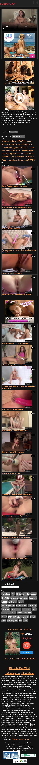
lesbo (18, 156)
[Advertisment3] (19, 311)
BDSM (16, 141)
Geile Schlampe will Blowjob (11, 473)
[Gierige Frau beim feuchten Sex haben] (19, 175)
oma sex (27, 739)
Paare (10, 159)
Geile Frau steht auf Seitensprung (13, 452)
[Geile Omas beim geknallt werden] (19, 569)
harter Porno (15, 609)
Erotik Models (13, 132)
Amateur (5, 141)
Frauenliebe (6, 150)
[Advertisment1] (19, 72)
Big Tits (22, 141)
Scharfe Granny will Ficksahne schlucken (15, 343)
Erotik (4, 147)
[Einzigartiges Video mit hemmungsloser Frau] (19, 284)
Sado (15, 160)
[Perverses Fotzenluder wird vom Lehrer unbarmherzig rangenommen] (19, 375)
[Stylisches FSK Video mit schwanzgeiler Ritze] (19, 484)
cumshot (21, 144)
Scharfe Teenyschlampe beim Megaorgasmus (16, 207)
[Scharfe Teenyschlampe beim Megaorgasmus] (19, 197)
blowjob (5, 144)
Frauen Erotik (27, 147)
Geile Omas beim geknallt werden (12, 580)
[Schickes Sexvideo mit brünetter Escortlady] (19, 527)
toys (33, 159)
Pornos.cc (7, 3)
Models (4, 159)
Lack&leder (24, 153)
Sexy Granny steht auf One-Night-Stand (14, 559)
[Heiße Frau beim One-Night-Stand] (19, 399)
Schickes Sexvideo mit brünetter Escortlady (16, 537)
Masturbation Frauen (18, 136)
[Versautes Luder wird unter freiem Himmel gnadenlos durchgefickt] (19, 239)
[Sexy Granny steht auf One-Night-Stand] (19, 548)
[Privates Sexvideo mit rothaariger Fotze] (19, 420)
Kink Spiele (10, 153)
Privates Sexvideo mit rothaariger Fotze (14, 431)
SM (29, 160)
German (16, 150)
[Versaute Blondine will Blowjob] (19, 263)
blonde (28, 141)
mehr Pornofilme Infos (8, 124)
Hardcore (24, 150)
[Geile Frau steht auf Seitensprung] (19, 441)
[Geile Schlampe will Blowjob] (19, 463)
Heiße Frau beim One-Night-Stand (13, 409)
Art (11, 140)
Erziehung (11, 147)
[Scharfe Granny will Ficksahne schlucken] (19, 333)
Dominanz (29, 144)
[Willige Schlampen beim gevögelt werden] (19, 505)
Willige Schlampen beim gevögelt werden (15, 516)
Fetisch (18, 147)
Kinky (17, 153)
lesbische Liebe (8, 156)
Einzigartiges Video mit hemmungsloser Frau (16, 294)
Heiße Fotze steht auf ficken (11, 229)
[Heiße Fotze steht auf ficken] (19, 218)
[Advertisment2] (19, 98)
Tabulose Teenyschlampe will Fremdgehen (15, 365)
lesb (31, 153)
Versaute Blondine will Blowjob (12, 273)
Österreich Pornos (18, 739)
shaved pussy (23, 160)
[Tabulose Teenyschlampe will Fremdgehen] (19, 354)
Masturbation (27, 156)
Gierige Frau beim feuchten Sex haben (14, 186)
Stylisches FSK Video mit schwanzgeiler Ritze (16, 494)
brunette (13, 144)
